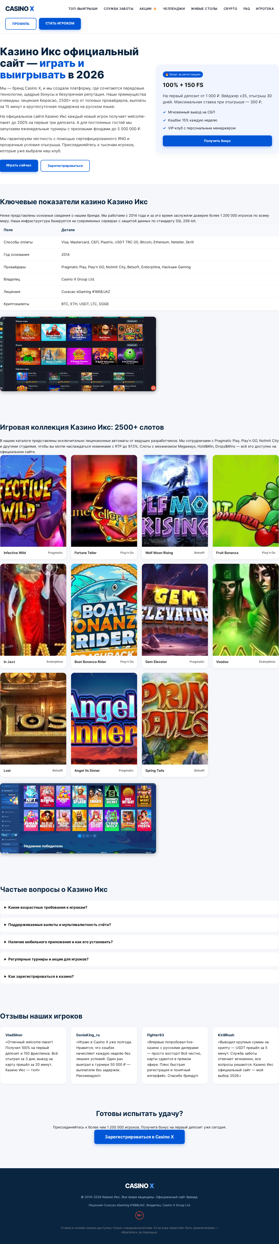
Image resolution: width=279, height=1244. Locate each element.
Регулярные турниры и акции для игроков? (48, 959)
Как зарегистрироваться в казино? (41, 976)
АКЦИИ (148, 8)
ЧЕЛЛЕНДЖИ (174, 8)
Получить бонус (217, 141)
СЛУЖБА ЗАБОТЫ (119, 8)
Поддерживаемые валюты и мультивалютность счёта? (59, 924)
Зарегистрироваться (65, 166)
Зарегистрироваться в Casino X (139, 1136)
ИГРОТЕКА (265, 8)
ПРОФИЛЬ (20, 24)
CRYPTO (230, 8)
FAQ (246, 8)
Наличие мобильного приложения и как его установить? (60, 942)
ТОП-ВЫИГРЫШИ (83, 8)
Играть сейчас (19, 165)
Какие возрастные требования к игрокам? (47, 907)
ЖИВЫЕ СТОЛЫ (204, 8)
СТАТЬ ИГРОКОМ (60, 23)
